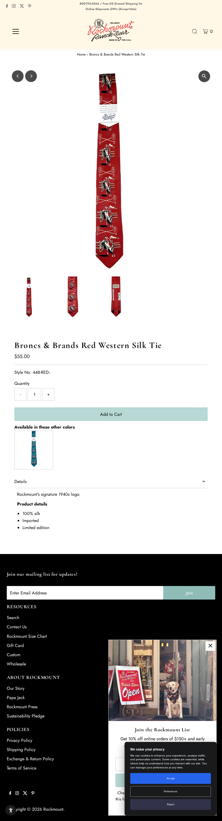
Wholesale (16, 664)
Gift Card (15, 645)
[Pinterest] (29, 6)
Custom (13, 655)
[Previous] (18, 76)
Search (13, 617)
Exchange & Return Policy (30, 759)
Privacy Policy (19, 740)
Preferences (170, 791)
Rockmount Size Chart (27, 636)
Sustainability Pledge (25, 716)
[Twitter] (21, 6)
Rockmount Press (22, 707)
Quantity (22, 383)
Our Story (15, 688)
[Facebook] (7, 6)
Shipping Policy (21, 749)
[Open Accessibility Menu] (10, 810)
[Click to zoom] (204, 76)
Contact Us (17, 627)
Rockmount (53, 809)
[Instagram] (14, 6)
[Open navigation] (33, 31)
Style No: (22, 372)
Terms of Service (21, 768)
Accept (171, 778)
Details (20, 481)
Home (81, 54)
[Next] (31, 76)
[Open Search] (194, 31)
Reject (170, 804)
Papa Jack (16, 697)
